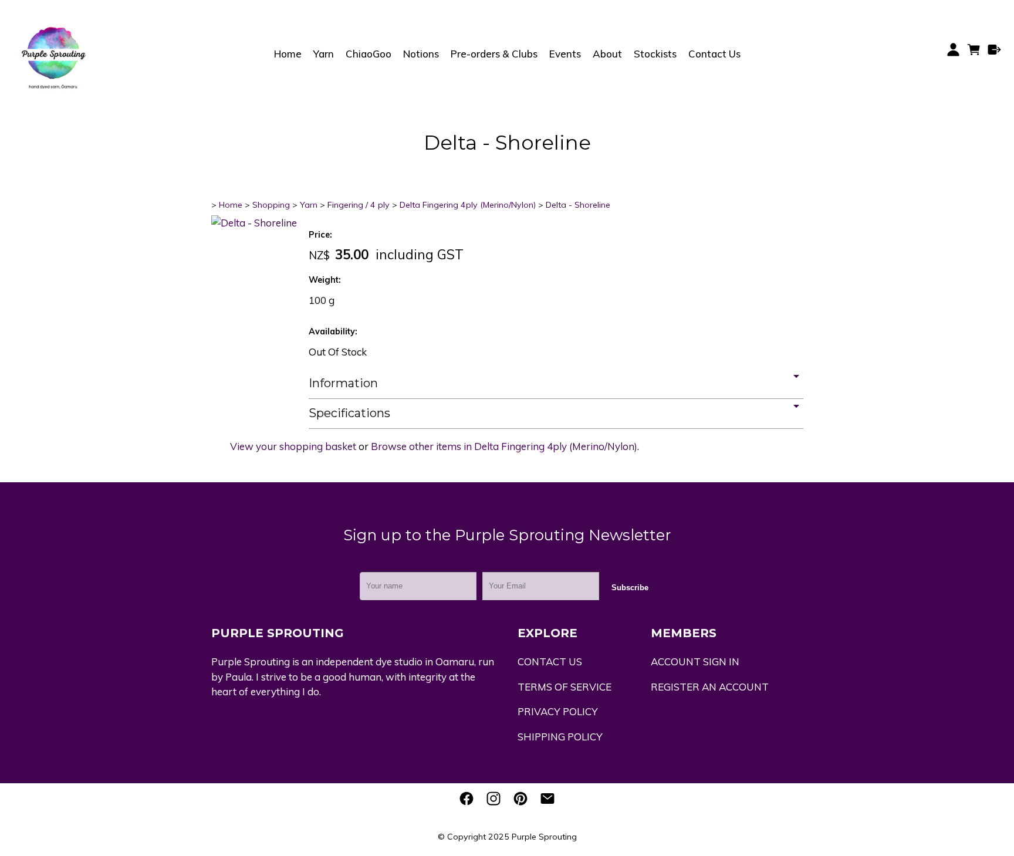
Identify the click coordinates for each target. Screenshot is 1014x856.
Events (565, 54)
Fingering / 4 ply (358, 204)
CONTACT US (550, 661)
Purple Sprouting (544, 836)
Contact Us (714, 54)
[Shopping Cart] (974, 53)
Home (288, 54)
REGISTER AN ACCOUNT (710, 687)
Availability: (333, 331)
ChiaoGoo (368, 54)
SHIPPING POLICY (560, 736)
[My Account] (953, 49)
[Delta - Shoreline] (254, 222)
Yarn (323, 54)
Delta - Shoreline (578, 204)
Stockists (655, 54)
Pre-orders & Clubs (494, 54)
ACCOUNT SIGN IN (695, 661)
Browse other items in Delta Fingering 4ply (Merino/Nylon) (504, 446)
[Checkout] (994, 49)
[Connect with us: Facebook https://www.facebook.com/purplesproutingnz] (466, 798)
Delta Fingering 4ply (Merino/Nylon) (468, 204)
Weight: (325, 280)
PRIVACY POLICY (558, 711)
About (607, 54)
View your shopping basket (293, 446)
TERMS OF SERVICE (564, 687)
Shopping (271, 204)
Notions (421, 54)
